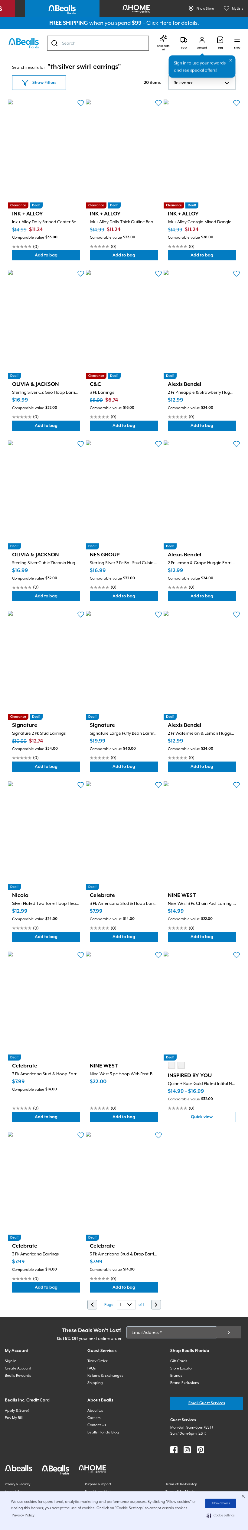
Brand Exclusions (184, 1383)
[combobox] (98, 43)
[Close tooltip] (230, 60)
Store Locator (181, 1368)
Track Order (97, 1361)
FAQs (91, 1368)
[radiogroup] (176, 1065)
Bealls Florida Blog (103, 1432)
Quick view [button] (213, 1118)
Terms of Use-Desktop (181, 1484)
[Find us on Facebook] (174, 1449)
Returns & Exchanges (105, 1375)
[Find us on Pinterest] (200, 1449)
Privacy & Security (17, 1484)
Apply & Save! (17, 1410)
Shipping (95, 1383)
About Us (95, 1410)
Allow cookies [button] (220, 1503)
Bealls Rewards (18, 1375)
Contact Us (96, 1425)
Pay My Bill (14, 1418)
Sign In (10, 1361)
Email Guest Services (206, 1403)
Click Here (158, 23)
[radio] (171, 1065)
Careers (94, 1418)
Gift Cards (179, 1361)
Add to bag (57, 256)
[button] (220, 1515)
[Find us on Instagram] (187, 1449)
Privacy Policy (23, 1515)
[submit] (229, 1332)
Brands (176, 1375)
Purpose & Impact (98, 1484)
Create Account (18, 1368)
